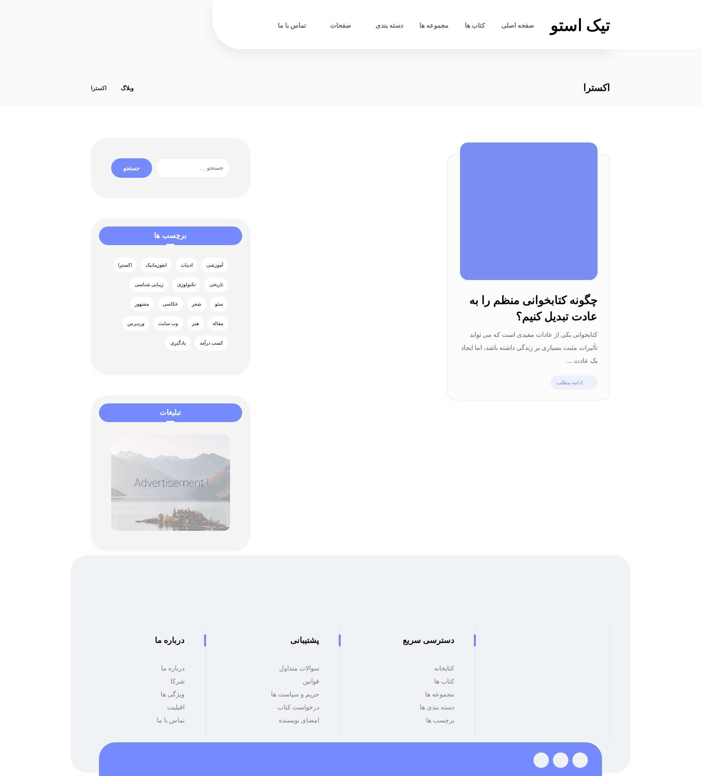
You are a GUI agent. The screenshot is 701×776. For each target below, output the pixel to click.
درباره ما (173, 668)
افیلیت (176, 707)
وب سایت (168, 323)
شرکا (177, 681)
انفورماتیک (156, 265)
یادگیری (178, 343)
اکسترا (125, 265)
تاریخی (216, 284)
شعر (196, 304)
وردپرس (135, 323)
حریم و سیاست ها (295, 694)
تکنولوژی (186, 284)
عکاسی (170, 304)
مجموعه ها (439, 694)
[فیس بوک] (580, 760)
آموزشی (214, 265)
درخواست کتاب (298, 707)
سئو (219, 304)
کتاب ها (444, 681)
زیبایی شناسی (149, 284)
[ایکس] (560, 760)
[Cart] (180, 25)
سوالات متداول (299, 668)
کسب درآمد (211, 343)
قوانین (311, 681)
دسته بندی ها (437, 707)
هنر (195, 323)
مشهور (142, 304)
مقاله (218, 323)
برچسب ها (440, 720)
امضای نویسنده (299, 720)
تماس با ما (171, 720)
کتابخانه (444, 668)
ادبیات (187, 265)
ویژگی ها (173, 694)
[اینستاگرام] (541, 760)
